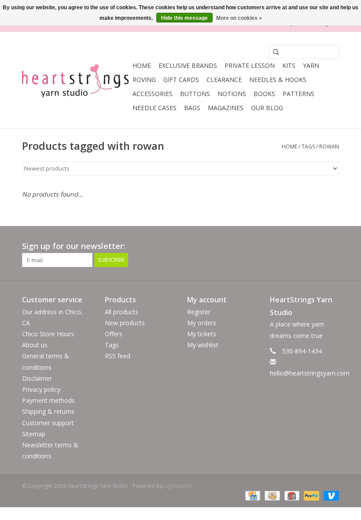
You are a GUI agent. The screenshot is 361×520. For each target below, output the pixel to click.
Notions (231, 93)
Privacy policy (41, 389)
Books (264, 93)
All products (121, 312)
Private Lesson (250, 65)
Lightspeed (178, 486)
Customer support (48, 423)
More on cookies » (239, 18)
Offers (113, 334)
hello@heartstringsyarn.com (310, 373)
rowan (329, 146)
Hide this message (184, 18)
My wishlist (202, 345)
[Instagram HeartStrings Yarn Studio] (332, 246)
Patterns (298, 93)
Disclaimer (37, 378)
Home (142, 65)
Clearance (224, 79)
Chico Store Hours (48, 334)
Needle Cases (155, 108)
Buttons (195, 93)
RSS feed (117, 356)
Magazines (225, 108)
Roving (144, 79)
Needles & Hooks (277, 79)
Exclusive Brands (187, 65)
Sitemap (33, 434)
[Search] (273, 52)
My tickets (201, 334)
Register (198, 312)
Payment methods (48, 400)
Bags (192, 108)
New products (125, 323)
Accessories (153, 93)
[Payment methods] (252, 495)
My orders (201, 323)
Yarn (311, 65)
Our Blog (267, 108)
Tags (308, 146)
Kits (288, 65)
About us (35, 345)
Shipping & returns (48, 411)
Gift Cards (181, 79)
